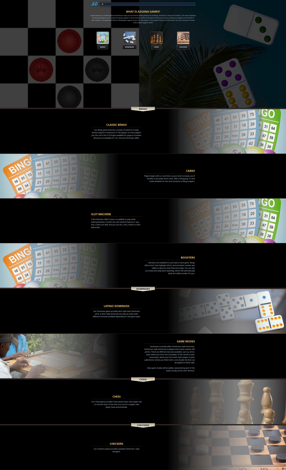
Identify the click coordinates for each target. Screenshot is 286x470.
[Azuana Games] (94, 4)
